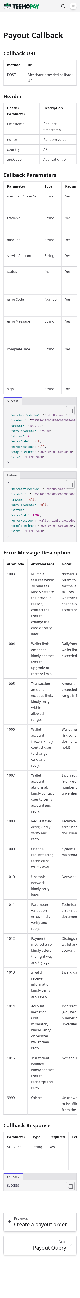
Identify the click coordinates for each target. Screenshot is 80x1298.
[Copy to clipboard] (70, 410)
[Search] (63, 6)
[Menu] (73, 6)
